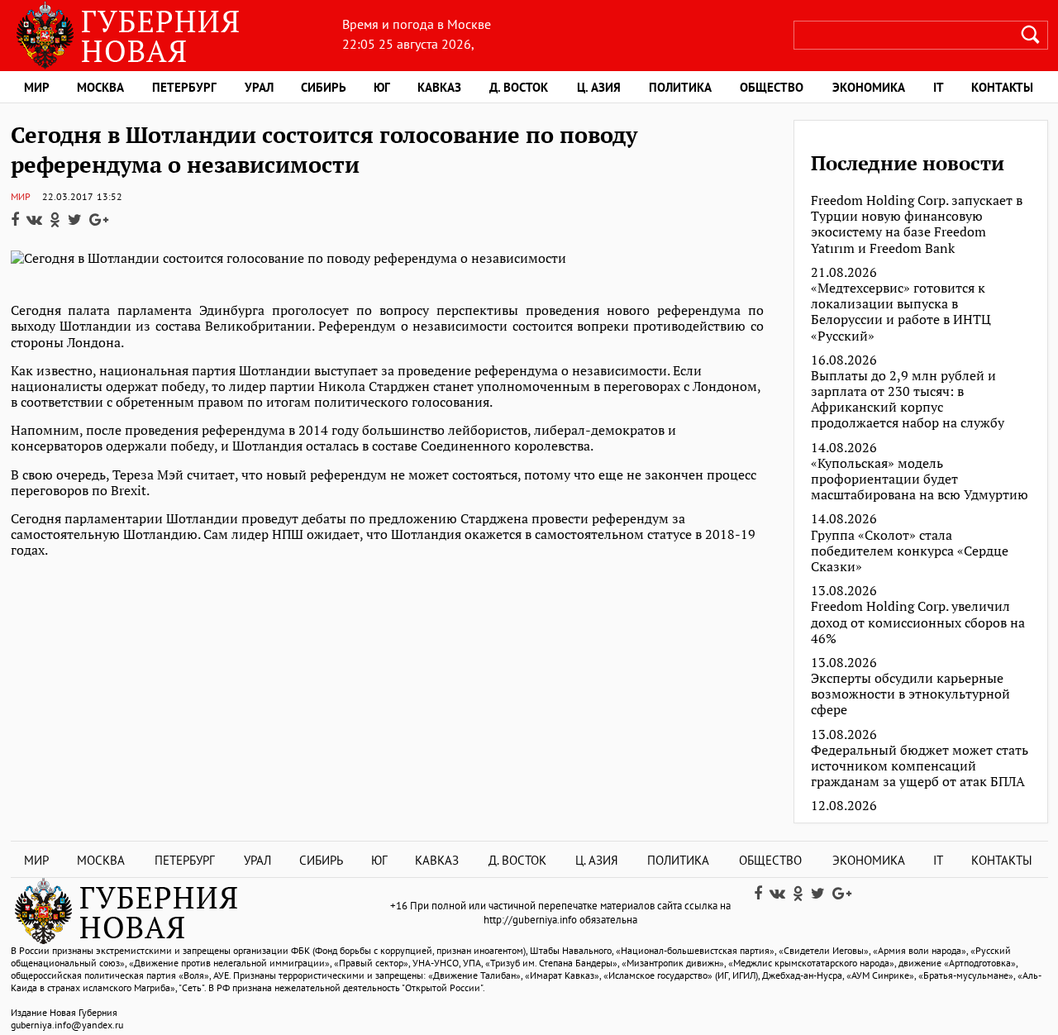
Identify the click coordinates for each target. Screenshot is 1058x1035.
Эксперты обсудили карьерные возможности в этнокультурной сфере (910, 694)
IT (938, 87)
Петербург (184, 87)
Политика (680, 87)
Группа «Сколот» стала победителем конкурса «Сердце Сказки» (909, 551)
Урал (259, 87)
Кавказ (439, 87)
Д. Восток (518, 87)
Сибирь (323, 87)
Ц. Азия (599, 87)
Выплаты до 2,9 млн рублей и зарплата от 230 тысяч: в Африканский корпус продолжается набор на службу (907, 400)
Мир (37, 87)
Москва (100, 87)
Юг (382, 87)
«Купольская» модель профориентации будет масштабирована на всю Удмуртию (919, 479)
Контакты (1002, 87)
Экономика (868, 87)
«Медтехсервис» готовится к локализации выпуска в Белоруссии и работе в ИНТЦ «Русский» (901, 312)
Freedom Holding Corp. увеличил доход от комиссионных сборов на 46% (918, 622)
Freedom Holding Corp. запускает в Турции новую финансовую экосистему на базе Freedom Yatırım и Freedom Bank (916, 224)
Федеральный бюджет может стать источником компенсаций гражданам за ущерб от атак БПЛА (919, 766)
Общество (771, 87)
